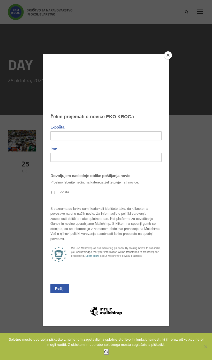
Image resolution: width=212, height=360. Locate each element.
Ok (106, 351)
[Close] (168, 55)
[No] (205, 346)
